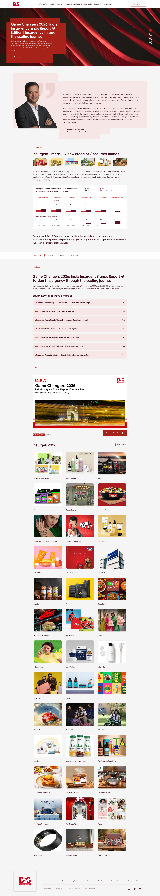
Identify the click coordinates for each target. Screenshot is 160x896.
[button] (43, 4)
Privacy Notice (48, 888)
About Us (47, 881)
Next (42, 434)
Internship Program (100, 881)
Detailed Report (73, 255)
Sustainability (88, 4)
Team (56, 881)
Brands (52, 4)
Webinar (61, 255)
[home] (16, 4)
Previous (36, 434)
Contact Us (97, 4)
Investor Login (107, 4)
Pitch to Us (139, 881)
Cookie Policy (60, 888)
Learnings (51, 255)
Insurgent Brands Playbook (73, 4)
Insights (73, 881)
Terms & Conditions (74, 888)
